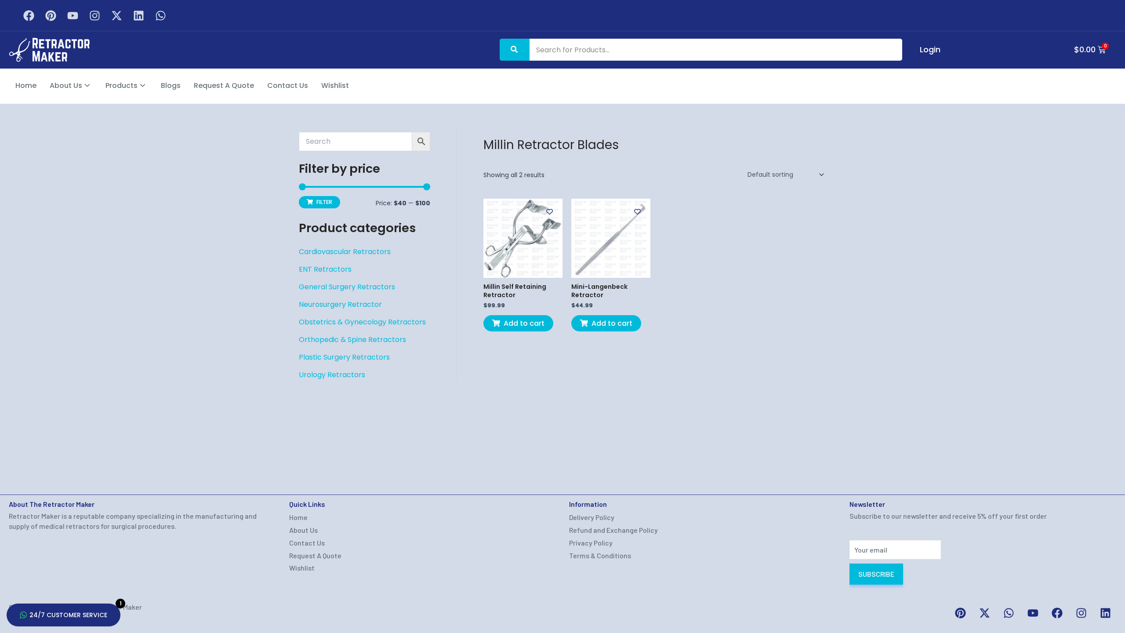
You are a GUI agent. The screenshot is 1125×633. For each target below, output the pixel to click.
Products (121, 85)
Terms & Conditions (600, 555)
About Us (66, 85)
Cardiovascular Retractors (345, 252)
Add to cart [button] (524, 323)
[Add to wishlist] (549, 212)
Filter (324, 202)
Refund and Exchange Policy (613, 530)
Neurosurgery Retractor (340, 304)
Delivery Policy (591, 517)
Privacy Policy (591, 542)
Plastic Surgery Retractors (344, 357)
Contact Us (287, 85)
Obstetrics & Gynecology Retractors (362, 322)
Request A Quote (224, 85)
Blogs (171, 85)
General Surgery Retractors (347, 287)
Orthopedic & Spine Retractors (352, 340)
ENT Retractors (325, 269)
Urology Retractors (332, 375)
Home (25, 85)
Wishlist (335, 85)
